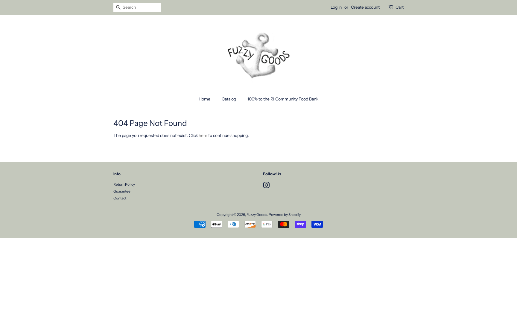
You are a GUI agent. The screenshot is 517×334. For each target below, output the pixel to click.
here (203, 135)
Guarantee (121, 191)
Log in (336, 7)
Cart (400, 7)
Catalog (229, 99)
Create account (365, 7)
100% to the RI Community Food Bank (282, 99)
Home (204, 99)
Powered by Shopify (285, 214)
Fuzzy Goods (257, 214)
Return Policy (124, 184)
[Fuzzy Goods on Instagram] (266, 186)
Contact (119, 198)
